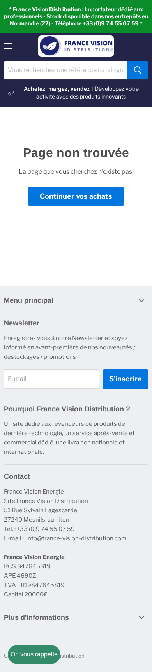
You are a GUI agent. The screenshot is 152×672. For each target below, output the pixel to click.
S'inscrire (125, 379)
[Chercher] (137, 70)
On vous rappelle (34, 654)
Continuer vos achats (76, 196)
